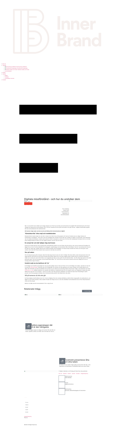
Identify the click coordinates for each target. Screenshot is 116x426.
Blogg (6, 75)
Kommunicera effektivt (21, 66)
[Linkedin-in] (35, 420)
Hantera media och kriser (23, 69)
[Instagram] (32, 420)
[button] (25, 203)
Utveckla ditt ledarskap (22, 68)
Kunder (4, 72)
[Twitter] (29, 420)
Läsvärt (4, 74)
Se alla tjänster (8, 71)
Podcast (7, 76)
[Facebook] (25, 420)
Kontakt (4, 79)
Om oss (4, 63)
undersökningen (33, 267)
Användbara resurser (9, 78)
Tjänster (4, 65)
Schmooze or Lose (29, 270)
